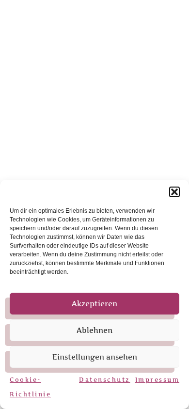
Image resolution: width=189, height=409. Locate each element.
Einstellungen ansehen (94, 357)
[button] (174, 192)
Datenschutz (104, 379)
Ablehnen (94, 330)
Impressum (157, 379)
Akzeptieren (94, 303)
